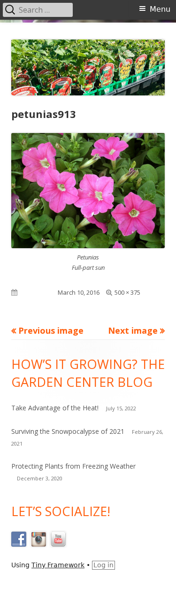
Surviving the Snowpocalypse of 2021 (67, 431)
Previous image (51, 330)
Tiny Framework (57, 565)
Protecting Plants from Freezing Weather (73, 466)
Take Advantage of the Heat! (55, 407)
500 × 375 (127, 292)
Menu (160, 9)
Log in (103, 565)
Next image (133, 330)
